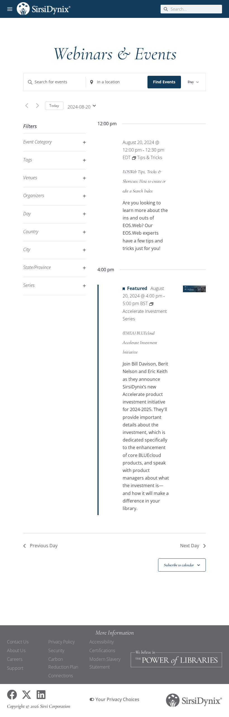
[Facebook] (12, 695)
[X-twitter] (27, 695)
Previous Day (44, 546)
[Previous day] (26, 105)
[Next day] (37, 105)
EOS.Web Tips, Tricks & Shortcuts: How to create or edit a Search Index (144, 181)
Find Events (164, 81)
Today (54, 105)
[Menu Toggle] (10, 9)
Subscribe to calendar (179, 565)
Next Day (189, 546)
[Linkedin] (41, 695)
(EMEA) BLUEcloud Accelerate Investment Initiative (140, 342)
